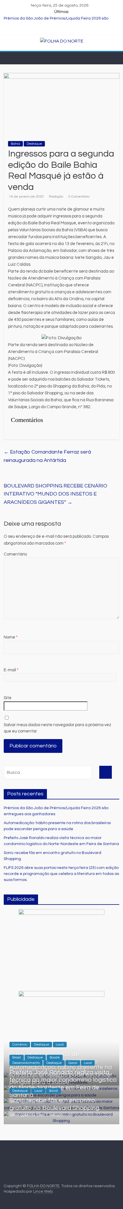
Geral (72, 1063)
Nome (11, 637)
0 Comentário (79, 196)
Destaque (34, 144)
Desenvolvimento (26, 1063)
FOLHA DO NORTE (43, 1186)
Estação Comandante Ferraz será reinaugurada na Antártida (47, 456)
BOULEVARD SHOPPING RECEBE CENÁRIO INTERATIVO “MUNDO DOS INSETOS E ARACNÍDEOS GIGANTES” (55, 494)
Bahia (15, 144)
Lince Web (43, 1191)
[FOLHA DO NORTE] (61, 41)
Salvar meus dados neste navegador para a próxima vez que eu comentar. (57, 728)
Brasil (16, 1057)
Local (60, 1044)
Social (53, 1091)
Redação (56, 196)
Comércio (19, 1044)
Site (7, 698)
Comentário (15, 554)
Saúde (54, 1057)
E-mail (11, 670)
